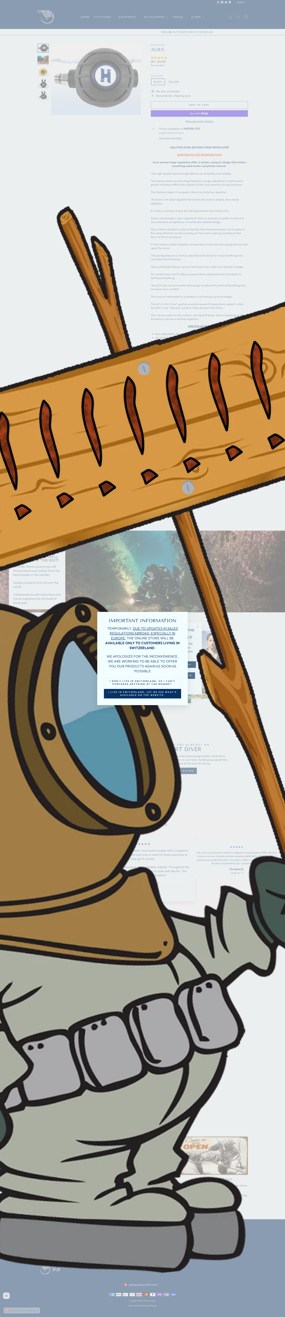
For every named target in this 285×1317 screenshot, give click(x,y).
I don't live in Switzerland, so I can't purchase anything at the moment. (142, 682)
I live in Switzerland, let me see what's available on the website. (142, 693)
